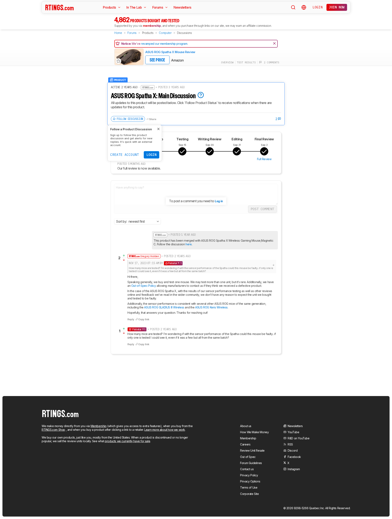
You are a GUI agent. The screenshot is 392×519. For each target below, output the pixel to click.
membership (152, 25)
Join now (337, 7)
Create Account (124, 155)
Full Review (264, 159)
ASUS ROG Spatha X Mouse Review (170, 52)
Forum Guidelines (251, 463)
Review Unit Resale (252, 450)
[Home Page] (59, 7)
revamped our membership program (164, 43)
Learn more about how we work (164, 429)
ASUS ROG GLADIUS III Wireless (164, 307)
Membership (99, 426)
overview (227, 62)
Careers (245, 444)
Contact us (247, 469)
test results (246, 62)
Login (317, 7)
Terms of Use (248, 487)
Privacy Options (250, 481)
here (189, 244)
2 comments (270, 62)
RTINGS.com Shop (53, 429)
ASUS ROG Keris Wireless (211, 307)
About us (245, 426)
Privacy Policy (249, 475)
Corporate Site (249, 494)
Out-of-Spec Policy (143, 285)
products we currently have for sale (127, 441)
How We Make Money (254, 432)
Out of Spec (248, 457)
